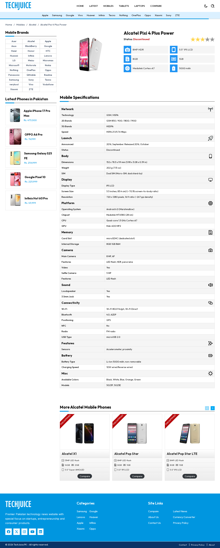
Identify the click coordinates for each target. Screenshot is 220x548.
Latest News (180, 511)
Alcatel (32, 24)
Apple (45, 15)
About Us (153, 517)
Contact (183, 544)
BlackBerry (31, 46)
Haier (14, 50)
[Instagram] (24, 531)
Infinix (102, 15)
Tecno (112, 15)
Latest (93, 5)
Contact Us (154, 522)
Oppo (148, 15)
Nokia (48, 65)
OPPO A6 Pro (34, 134)
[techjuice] (18, 505)
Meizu (31, 60)
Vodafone (48, 84)
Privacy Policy (180, 522)
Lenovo (48, 55)
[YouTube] (32, 531)
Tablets (124, 5)
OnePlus (136, 15)
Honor (31, 50)
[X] (16, 531)
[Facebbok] (8, 531)
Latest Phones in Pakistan (26, 99)
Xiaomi (158, 15)
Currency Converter (184, 517)
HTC (48, 50)
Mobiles (108, 5)
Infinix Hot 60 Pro (36, 198)
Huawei (91, 15)
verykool (14, 84)
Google (70, 15)
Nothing (123, 15)
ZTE (177, 15)
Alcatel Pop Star (126, 454)
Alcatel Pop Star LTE (182, 454)
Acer (14, 41)
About (212, 544)
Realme (48, 74)
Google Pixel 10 (35, 177)
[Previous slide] (207, 408)
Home (80, 5)
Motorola (31, 65)
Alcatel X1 (69, 454)
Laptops (139, 5)
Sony (168, 15)
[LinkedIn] (40, 531)
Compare (156, 5)
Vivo (80, 15)
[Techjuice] (19, 6)
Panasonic (13, 74)
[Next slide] (213, 408)
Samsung (57, 15)
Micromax (48, 60)
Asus (13, 46)
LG (14, 60)
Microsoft (14, 65)
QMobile (31, 74)
